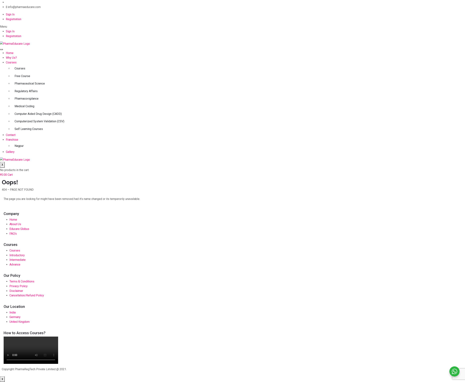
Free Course (22, 76)
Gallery (10, 152)
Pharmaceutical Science (30, 83)
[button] (232, 26)
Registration (13, 19)
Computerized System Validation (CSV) (39, 121)
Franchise (12, 139)
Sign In (10, 14)
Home (9, 53)
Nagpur (19, 146)
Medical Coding (24, 106)
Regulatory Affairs (26, 91)
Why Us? (11, 57)
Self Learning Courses (29, 129)
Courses (11, 62)
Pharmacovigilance (27, 98)
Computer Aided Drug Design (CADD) (38, 114)
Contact (10, 135)
